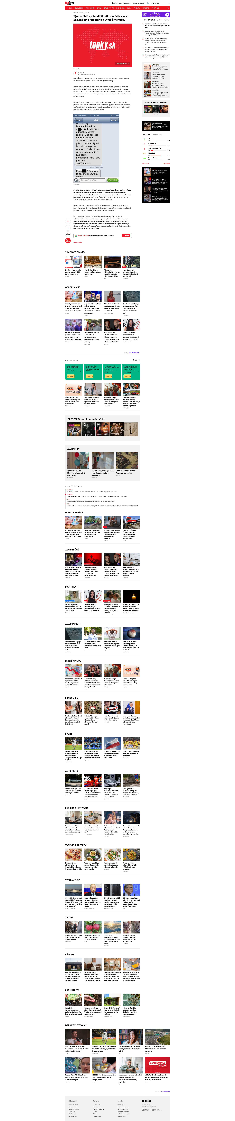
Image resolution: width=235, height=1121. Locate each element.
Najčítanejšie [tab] (149, 20)
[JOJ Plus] (144, 158)
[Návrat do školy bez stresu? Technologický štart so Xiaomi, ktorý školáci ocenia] (131, 670)
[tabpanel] (156, 41)
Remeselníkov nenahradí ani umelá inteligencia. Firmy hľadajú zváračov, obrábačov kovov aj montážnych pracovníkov (131, 830)
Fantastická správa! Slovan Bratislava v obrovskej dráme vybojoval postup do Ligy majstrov (73, 756)
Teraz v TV (146, 134)
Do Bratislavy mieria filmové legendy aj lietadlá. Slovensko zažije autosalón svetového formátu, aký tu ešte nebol (92, 793)
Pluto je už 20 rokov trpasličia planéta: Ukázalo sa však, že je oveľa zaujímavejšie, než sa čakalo (131, 646)
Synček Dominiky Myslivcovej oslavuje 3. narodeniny (76, 472)
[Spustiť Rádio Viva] (155, 13)
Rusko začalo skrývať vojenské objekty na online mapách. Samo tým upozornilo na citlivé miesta (92, 902)
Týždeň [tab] (166, 20)
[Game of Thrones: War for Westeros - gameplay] (127, 460)
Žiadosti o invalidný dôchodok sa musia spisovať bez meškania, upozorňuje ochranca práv (73, 829)
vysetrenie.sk (87, 650)
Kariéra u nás (72, 1111)
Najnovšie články (73, 486)
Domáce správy (74, 512)
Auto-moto (71, 770)
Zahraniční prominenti (128, 612)
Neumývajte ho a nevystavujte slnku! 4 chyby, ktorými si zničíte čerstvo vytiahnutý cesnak (73, 1011)
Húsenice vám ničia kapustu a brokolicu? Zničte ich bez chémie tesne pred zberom (130, 1011)
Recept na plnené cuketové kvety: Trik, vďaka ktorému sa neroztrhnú (129, 866)
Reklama (96, 1101)
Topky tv (137, 8)
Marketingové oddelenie (124, 1114)
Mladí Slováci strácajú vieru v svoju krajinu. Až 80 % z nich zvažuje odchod (111, 719)
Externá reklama (97, 1107)
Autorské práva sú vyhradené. (149, 1106)
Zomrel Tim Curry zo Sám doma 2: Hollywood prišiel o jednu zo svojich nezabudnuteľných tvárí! (131, 608)
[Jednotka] (144, 149)
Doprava (125, 799)
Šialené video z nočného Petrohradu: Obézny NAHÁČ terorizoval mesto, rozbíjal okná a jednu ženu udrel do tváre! (102, 506)
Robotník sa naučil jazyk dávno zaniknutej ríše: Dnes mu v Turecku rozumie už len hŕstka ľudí (73, 646)
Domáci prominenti (88, 612)
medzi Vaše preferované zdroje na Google (96, 236)
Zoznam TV (73, 448)
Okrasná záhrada (108, 1016)
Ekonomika (120, 8)
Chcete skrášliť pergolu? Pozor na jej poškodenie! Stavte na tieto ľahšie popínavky (112, 1011)
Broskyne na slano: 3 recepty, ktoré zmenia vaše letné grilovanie (111, 865)
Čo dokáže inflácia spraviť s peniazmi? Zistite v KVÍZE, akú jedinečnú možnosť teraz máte (73, 682)
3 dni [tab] (159, 20)
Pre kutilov (72, 990)
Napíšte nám (72, 1114)
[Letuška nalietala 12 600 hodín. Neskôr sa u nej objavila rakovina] (73, 927)
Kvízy (129, 8)
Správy (86, 799)
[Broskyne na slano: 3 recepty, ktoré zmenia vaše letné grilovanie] (112, 855)
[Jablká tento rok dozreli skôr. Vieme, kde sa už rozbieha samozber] (93, 927)
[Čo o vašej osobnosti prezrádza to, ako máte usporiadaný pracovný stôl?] (93, 817)
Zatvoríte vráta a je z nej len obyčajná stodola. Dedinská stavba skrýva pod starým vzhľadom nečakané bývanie (73, 976)
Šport (99, 8)
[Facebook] (143, 1101)
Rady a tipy (106, 869)
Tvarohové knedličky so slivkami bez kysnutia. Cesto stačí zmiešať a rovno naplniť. (92, 866)
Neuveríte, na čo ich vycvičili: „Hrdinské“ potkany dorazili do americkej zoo (129, 938)
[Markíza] (144, 139)
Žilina (124, 540)
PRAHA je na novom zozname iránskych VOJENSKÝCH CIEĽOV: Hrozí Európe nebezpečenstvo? (91, 571)
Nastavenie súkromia (74, 1109)
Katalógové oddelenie (123, 1111)
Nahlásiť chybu (77, 242)
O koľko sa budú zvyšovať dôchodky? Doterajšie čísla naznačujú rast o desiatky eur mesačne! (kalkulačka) (73, 720)
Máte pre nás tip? (122, 1116)
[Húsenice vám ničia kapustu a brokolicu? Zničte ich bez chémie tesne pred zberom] (131, 1000)
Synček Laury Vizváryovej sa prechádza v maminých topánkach (102, 472)
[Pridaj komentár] (68, 221)
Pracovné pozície (71, 360)
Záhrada (67, 1016)
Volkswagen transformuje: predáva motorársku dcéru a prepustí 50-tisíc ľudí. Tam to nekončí (111, 793)
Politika (86, 276)
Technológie (72, 880)
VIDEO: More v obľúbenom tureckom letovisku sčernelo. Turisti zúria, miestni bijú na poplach (112, 939)
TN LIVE (69, 917)
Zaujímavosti (109, 8)
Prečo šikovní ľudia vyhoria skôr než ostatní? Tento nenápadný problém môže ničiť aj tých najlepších (112, 830)
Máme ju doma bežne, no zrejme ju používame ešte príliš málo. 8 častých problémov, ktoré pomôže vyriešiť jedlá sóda (131, 976)
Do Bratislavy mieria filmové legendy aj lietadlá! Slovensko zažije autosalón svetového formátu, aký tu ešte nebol (131, 402)
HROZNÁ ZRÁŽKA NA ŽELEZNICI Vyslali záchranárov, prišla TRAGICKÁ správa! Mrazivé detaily (129, 534)
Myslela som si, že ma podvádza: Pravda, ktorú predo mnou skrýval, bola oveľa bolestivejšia (160, 126)
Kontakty (120, 1101)
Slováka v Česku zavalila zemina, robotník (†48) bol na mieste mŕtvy (73, 272)
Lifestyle (146, 8)
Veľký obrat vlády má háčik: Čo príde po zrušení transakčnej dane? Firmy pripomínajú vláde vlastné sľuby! (131, 720)
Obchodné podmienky (98, 1109)
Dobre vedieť (68, 405)
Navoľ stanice (145, 163)
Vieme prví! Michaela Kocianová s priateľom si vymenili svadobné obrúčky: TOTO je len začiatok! (112, 609)
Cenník (95, 1111)
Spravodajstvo (121, 1105)
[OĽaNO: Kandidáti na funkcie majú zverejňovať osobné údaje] (93, 262)
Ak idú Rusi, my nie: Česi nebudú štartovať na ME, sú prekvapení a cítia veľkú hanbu (112, 755)
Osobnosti (67, 612)
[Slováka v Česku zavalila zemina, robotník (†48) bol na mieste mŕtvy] (73, 262)
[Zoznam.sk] (147, 1110)
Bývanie (69, 954)
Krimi (87, 12)
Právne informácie (73, 1105)
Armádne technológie (70, 908)
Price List (95, 1114)
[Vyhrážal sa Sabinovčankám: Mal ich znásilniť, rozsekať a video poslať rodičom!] (112, 262)
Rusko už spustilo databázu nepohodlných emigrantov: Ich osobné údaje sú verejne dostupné (131, 571)
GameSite (118, 475)
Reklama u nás (96, 1105)
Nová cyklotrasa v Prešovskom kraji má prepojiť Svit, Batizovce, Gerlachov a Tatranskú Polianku (131, 793)
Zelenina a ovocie (88, 1016)
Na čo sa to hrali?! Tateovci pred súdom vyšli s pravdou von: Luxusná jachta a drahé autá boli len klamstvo (111, 571)
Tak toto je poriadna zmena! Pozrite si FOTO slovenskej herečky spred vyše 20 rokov (93, 492)
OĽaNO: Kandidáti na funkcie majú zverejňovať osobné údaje (92, 272)
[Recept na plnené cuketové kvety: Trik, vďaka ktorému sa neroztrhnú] (131, 855)
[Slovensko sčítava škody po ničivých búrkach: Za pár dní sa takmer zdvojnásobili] (93, 522)
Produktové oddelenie (123, 1107)
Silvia (134, 3)
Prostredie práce (88, 834)
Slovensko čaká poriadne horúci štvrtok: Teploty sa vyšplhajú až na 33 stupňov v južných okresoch (112, 534)
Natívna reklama (97, 1116)
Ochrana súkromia (73, 1107)
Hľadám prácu (126, 836)
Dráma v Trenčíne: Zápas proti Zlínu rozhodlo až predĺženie (131, 754)
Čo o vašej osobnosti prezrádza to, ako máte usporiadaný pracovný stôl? (91, 829)
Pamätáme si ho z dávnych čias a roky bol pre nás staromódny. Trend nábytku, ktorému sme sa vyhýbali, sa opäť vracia (92, 976)
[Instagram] (146, 1101)
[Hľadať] (168, 8)
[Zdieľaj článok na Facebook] (68, 227)
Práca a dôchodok (69, 834)
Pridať (127, 236)
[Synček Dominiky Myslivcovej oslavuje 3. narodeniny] (78, 460)
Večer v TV (157, 134)
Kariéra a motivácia (76, 808)
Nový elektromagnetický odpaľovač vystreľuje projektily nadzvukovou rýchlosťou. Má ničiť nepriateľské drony (112, 902)
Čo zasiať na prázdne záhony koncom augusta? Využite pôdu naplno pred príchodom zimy (92, 1011)
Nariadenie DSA (73, 1116)
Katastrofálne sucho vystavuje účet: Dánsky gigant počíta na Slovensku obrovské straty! (91, 720)
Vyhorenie (106, 836)
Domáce (69, 8)
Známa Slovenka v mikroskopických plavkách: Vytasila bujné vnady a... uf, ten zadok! (92, 608)
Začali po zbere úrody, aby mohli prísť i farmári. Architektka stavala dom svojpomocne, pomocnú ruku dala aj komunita (112, 976)
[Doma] (144, 153)
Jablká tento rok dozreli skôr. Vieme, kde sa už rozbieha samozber (92, 937)
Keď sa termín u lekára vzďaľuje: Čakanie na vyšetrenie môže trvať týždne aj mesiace (91, 401)
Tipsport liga (126, 758)
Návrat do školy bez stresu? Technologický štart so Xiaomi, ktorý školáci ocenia (72, 401)
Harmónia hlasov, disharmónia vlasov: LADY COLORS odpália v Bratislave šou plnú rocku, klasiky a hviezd (92, 683)
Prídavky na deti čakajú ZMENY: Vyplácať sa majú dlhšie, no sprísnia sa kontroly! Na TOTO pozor (97, 496)
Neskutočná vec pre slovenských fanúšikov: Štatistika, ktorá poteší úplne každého (111, 401)
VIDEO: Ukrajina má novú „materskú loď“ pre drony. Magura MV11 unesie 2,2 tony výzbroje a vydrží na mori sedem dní (73, 902)
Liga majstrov (68, 762)
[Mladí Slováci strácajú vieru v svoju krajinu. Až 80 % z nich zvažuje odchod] (112, 707)
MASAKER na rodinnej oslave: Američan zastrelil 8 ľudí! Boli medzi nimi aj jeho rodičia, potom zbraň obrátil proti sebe (160, 199)
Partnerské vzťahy (157, 123)
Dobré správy (73, 660)
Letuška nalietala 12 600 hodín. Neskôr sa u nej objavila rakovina (73, 937)
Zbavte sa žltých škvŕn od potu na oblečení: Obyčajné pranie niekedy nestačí (90, 501)
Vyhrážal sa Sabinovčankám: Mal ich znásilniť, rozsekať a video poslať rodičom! (112, 273)
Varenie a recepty (75, 845)
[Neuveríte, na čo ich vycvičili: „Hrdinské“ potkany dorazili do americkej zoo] (131, 927)
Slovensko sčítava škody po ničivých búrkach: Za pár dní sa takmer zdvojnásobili (92, 533)
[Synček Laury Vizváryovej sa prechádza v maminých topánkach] (103, 460)
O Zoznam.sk (73, 1101)
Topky (84, 12)
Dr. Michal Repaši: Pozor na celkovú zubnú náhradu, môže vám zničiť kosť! (92, 645)
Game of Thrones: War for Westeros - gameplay (125, 471)
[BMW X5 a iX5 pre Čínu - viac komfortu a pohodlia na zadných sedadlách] (73, 780)
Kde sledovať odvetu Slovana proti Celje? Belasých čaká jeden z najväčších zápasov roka (92, 755)
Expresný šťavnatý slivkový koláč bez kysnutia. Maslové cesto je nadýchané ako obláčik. (73, 866)
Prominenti (90, 8)
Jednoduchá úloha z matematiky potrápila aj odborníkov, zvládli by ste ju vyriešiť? (112, 645)
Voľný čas (155, 8)
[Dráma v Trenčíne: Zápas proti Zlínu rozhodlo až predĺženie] (131, 743)
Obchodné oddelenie (123, 1109)
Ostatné (105, 760)
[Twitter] (149, 1101)
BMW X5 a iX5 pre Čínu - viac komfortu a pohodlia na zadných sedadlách (73, 791)
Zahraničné (79, 8)
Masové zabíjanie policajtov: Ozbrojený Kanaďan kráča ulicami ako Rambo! (130, 273)
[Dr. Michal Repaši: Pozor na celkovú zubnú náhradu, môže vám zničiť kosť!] (93, 633)
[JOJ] (144, 144)
